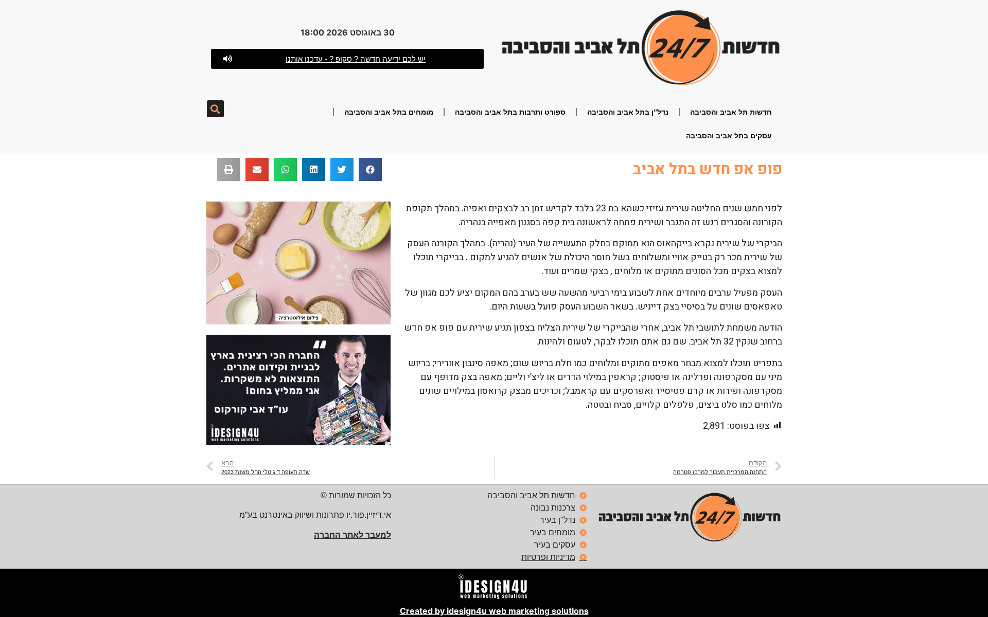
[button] (215, 108)
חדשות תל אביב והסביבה (731, 112)
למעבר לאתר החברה (352, 535)
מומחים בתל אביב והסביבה (388, 112)
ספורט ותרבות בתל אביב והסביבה (510, 112)
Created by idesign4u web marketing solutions (494, 611)
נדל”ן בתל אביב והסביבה (627, 112)
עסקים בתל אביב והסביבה (729, 136)
